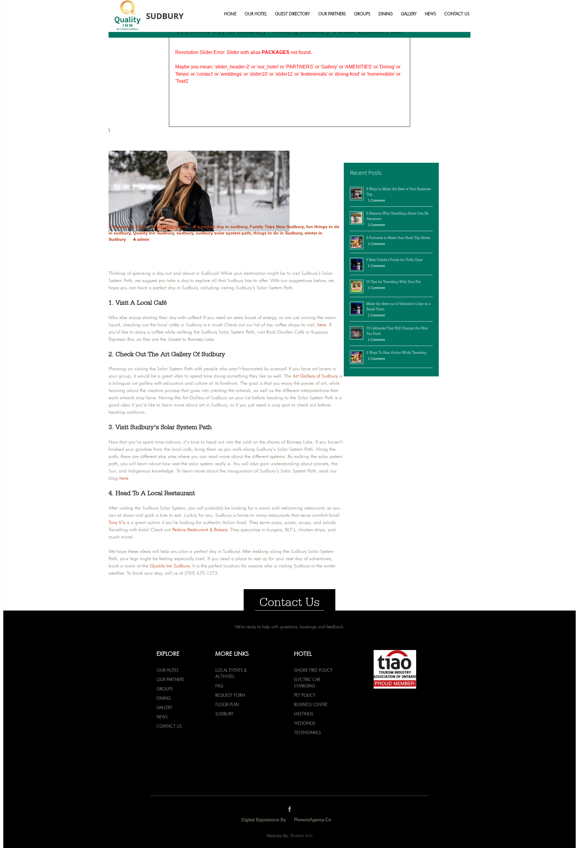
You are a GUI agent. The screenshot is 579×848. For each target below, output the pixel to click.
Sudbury (224, 713)
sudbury (184, 233)
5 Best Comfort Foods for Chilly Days (394, 260)
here (321, 325)
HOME (230, 14)
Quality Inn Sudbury (153, 233)
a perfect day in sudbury (222, 226)
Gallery (409, 14)
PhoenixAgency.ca (312, 819)
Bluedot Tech (301, 835)
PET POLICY (304, 695)
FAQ (219, 685)
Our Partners (332, 14)
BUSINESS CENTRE (310, 704)
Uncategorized (171, 226)
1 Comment (376, 200)
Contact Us (457, 14)
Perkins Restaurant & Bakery (199, 529)
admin (143, 239)
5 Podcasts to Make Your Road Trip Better (398, 238)
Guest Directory (292, 14)
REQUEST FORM (230, 695)
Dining (385, 14)
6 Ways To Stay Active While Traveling (396, 352)
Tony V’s (117, 522)
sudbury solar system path (223, 233)
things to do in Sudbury (277, 233)
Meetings (303, 713)
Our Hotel (256, 14)
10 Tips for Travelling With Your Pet (393, 282)
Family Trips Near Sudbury (277, 226)
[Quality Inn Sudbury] (159, 16)
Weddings (304, 723)
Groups (362, 14)
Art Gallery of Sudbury (315, 376)
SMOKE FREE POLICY (313, 670)
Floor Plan (227, 704)
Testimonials (307, 732)
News (430, 14)
